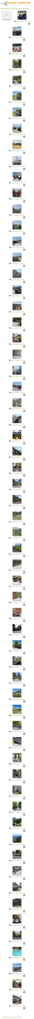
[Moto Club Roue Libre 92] (17, 3)
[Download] (29, 23)
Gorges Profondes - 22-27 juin (23, 21)
